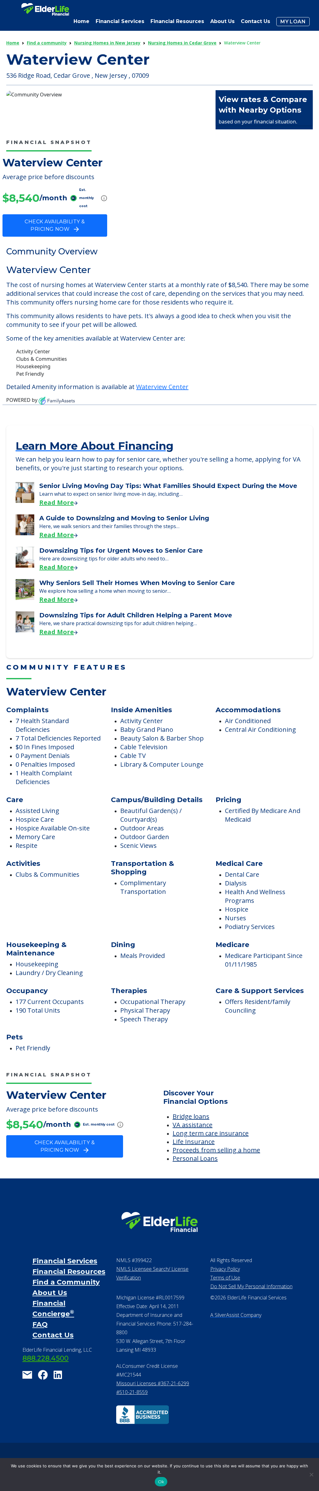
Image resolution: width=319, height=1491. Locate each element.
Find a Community (66, 1282)
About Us (222, 21)
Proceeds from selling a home (216, 1150)
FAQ (40, 1324)
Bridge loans (191, 1116)
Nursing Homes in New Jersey (107, 43)
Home (81, 21)
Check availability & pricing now (55, 225)
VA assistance (192, 1125)
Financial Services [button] (120, 21)
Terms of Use (225, 1277)
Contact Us (255, 21)
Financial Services (64, 1261)
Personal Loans (195, 1158)
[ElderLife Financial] (45, 11)
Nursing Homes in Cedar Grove (182, 43)
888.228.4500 (45, 1358)
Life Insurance (194, 1141)
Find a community (47, 43)
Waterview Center (162, 387)
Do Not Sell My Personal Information (251, 1286)
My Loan (293, 22)
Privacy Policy (225, 1269)
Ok (161, 1481)
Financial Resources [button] (177, 21)
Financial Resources (68, 1271)
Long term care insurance (211, 1133)
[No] (311, 1474)
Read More (56, 502)
